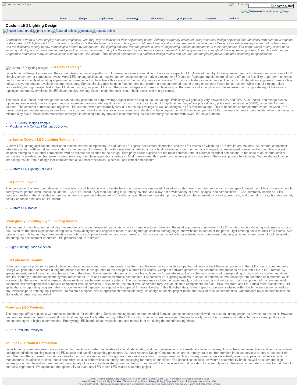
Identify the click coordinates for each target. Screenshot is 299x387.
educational (157, 18)
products (234, 18)
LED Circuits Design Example (30, 123)
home (63, 18)
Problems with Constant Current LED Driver (39, 126)
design (83, 18)
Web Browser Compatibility (96, 381)
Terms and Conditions (135, 381)
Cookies (117, 381)
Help (214, 381)
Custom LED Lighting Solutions (31, 169)
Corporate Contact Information (182, 381)
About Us (205, 381)
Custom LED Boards (24, 208)
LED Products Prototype (26, 330)
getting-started (185, 18)
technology (132, 18)
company (211, 18)
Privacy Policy (156, 381)
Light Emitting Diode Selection (30, 247)
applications (106, 18)
